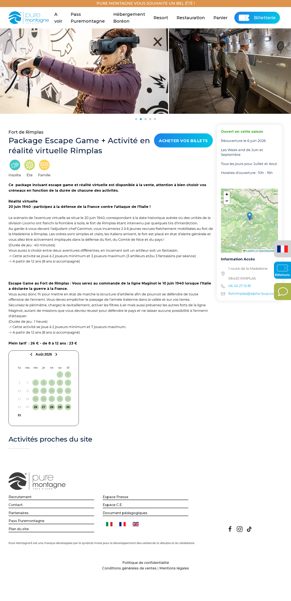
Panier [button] (220, 17)
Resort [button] (161, 17)
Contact (16, 505)
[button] (249, 216)
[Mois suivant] (56, 354)
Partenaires (19, 513)
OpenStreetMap (268, 250)
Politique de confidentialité (145, 563)
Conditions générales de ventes (129, 568)
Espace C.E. (112, 505)
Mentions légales (174, 568)
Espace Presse (115, 497)
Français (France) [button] (282, 246)
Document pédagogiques (125, 513)
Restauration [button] (191, 17)
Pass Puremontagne (88, 18)
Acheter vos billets (183, 141)
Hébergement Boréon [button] (129, 18)
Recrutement (20, 497)
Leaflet (250, 250)
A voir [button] (58, 18)
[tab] (136, 119)
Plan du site (19, 529)
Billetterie (265, 17)
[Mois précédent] (32, 354)
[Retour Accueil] (29, 17)
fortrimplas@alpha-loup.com (252, 294)
